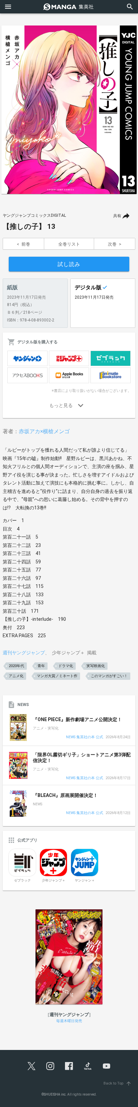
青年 (41, 666)
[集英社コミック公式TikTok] (88, 1066)
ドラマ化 (65, 666)
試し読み (69, 264)
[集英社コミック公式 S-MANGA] (69, 6)
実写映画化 (95, 666)
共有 (117, 215)
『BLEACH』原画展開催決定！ (65, 795)
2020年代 (16, 666)
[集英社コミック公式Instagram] (50, 1066)
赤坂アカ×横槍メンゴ (44, 431)
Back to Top (118, 1083)
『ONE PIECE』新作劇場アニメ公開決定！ (77, 719)
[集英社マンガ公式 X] (31, 1066)
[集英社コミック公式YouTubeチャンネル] (106, 1066)
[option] (69, 110)
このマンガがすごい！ (109, 676)
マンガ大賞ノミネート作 (57, 676)
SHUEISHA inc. (55, 1094)
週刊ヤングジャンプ (24, 652)
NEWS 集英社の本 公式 (84, 737)
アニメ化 (16, 676)
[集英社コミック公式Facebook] (69, 1066)
